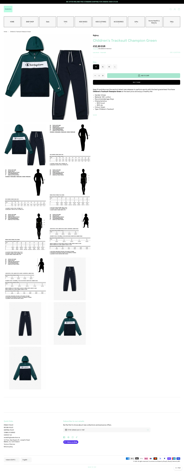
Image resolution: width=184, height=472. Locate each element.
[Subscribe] (148, 429)
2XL (96, 67)
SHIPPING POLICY (9, 430)
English (25, 459)
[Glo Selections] (8, 9)
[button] (170, 9)
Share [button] (95, 115)
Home (5, 31)
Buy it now (136, 82)
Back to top (92, 467)
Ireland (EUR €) (10, 459)
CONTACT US (8, 435)
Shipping (95, 48)
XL (103, 67)
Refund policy (8, 446)
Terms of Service (9, 444)
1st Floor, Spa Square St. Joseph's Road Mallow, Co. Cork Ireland (17, 440)
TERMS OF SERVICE (9, 432)
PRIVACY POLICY (8, 425)
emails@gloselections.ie (12, 437)
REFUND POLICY (8, 427)
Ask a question (175, 52)
